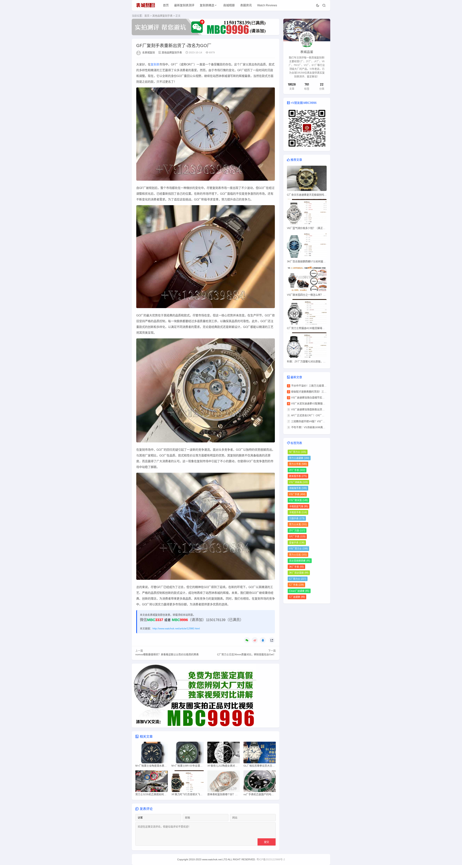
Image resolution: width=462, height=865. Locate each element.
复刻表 (155, 64)
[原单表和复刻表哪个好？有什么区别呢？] (223, 782)
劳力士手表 (298, 464)
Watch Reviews (267, 5)
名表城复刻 (148, 52)
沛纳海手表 (298, 488)
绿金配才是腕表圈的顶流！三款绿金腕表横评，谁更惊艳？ (324, 391)
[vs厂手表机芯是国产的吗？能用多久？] (259, 782)
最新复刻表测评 (184, 5)
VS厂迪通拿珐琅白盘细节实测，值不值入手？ (316, 397)
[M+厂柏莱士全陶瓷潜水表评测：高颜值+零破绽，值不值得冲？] (151, 753)
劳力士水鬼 (298, 524)
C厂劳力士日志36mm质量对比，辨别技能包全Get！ (246, 654)
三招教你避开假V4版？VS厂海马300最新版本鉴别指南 (321, 421)
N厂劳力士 (297, 452)
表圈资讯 (246, 5)
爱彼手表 (296, 542)
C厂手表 (296, 584)
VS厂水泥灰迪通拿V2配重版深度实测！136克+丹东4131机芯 (325, 403)
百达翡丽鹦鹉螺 (299, 560)
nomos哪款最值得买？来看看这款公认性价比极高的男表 (167, 654)
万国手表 (296, 518)
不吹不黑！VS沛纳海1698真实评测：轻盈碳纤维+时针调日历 (325, 427)
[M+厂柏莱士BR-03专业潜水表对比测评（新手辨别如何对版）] (187, 753)
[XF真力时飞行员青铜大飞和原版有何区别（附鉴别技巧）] (187, 782)
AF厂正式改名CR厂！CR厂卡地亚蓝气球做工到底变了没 (323, 415)
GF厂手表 (297, 536)
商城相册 (229, 5)
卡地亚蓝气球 (298, 506)
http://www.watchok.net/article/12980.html (176, 628)
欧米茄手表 (298, 476)
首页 (166, 5)
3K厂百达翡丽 (298, 572)
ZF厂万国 (297, 530)
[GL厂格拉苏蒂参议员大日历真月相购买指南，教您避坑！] (259, 753)
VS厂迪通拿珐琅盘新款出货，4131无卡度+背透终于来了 (323, 409)
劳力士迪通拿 (299, 458)
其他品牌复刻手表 (162, 15)
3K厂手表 (296, 566)
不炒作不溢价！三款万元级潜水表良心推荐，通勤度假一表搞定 (326, 385)
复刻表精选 (207, 5)
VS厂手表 (297, 494)
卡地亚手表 (298, 512)
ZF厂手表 (297, 470)
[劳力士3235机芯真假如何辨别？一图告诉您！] (151, 782)
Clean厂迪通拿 (299, 591)
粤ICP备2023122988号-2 (270, 859)
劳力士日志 (298, 554)
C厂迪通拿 (297, 596)
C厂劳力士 (297, 578)
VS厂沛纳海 (298, 482)
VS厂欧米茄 (298, 500)
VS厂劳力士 (298, 548)
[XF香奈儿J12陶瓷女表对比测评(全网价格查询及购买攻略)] (223, 753)
